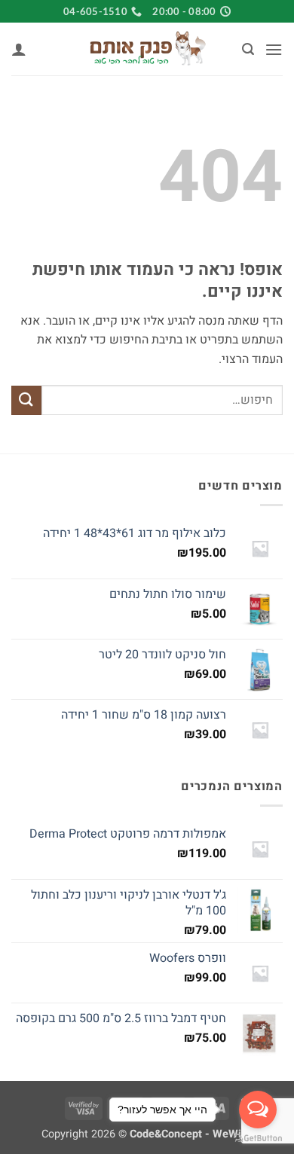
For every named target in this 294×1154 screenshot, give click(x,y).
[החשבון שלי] (18, 49)
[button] (274, 49)
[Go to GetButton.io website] (258, 1138)
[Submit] (26, 400)
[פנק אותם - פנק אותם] (147, 49)
